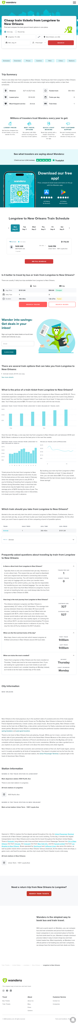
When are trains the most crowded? (16, 655)
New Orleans (36, 965)
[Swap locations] (39, 36)
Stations (71, 61)
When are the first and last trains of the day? (19, 633)
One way (10, 32)
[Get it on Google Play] (63, 192)
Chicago (17, 844)
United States (16, 965)
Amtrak (5, 530)
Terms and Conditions (61, 1019)
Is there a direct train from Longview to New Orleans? (22, 566)
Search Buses (62, 304)
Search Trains (33, 304)
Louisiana (26, 965)
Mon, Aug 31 (12, 42)
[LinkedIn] (11, 991)
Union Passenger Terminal (49, 753)
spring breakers (7, 731)
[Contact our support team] (73, 1020)
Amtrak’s (11, 841)
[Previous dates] (9, 228)
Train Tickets (6, 965)
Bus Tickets (6, 1001)
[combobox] (20, 36)
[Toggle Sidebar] (74, 3)
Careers (30, 1010)
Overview (17, 61)
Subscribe (9, 352)
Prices (28, 61)
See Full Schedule (39, 261)
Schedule (6, 61)
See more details (8, 377)
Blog (29, 1004)
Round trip (21, 32)
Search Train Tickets (39, 894)
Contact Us (56, 1001)
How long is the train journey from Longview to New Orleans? (25, 599)
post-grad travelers (23, 731)
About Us (31, 1001)
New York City (43, 844)
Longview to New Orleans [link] (51, 965)
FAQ (49, 61)
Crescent (27, 844)
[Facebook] (7, 991)
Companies (56, 1004)
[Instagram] (3, 991)
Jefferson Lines (50, 846)
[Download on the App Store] (47, 192)
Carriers (39, 61)
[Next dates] (69, 228)
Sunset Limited (59, 844)
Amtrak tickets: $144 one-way (14, 374)
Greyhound (38, 846)
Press (29, 1007)
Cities (61, 61)
